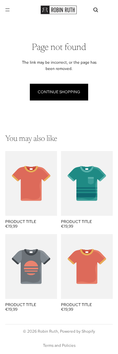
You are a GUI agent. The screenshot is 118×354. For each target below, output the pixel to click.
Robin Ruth (48, 331)
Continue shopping (59, 92)
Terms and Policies (59, 345)
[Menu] (7, 9)
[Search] (95, 10)
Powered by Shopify (77, 331)
